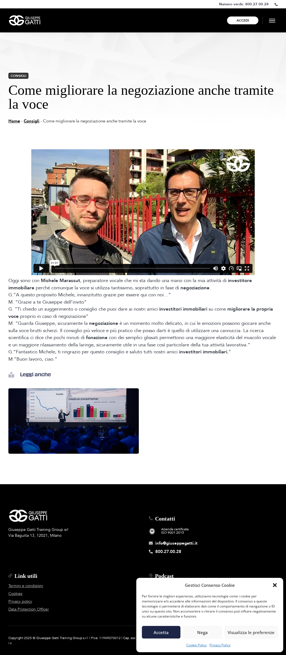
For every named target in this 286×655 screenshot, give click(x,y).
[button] (275, 585)
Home (14, 121)
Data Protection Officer (28, 609)
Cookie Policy (196, 645)
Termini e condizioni (25, 585)
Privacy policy (20, 601)
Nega (202, 632)
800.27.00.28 (257, 4)
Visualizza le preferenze (251, 632)
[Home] (24, 20)
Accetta (161, 632)
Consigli (18, 76)
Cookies (15, 593)
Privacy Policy (219, 645)
